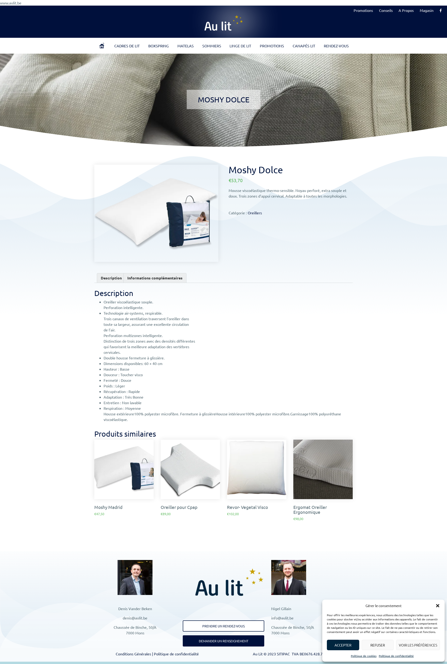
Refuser (377, 645)
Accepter (343, 645)
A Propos (406, 10)
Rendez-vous (336, 45)
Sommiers (211, 45)
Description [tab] (111, 277)
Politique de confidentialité (396, 656)
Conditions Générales (133, 653)
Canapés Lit (304, 45)
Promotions (363, 10)
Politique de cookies (363, 656)
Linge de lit (240, 45)
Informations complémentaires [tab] (155, 277)
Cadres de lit (127, 45)
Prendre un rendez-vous (223, 626)
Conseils (386, 10)
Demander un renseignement (223, 641)
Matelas (185, 45)
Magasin (426, 10)
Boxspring (158, 45)
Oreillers (255, 212)
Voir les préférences (418, 645)
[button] (437, 605)
